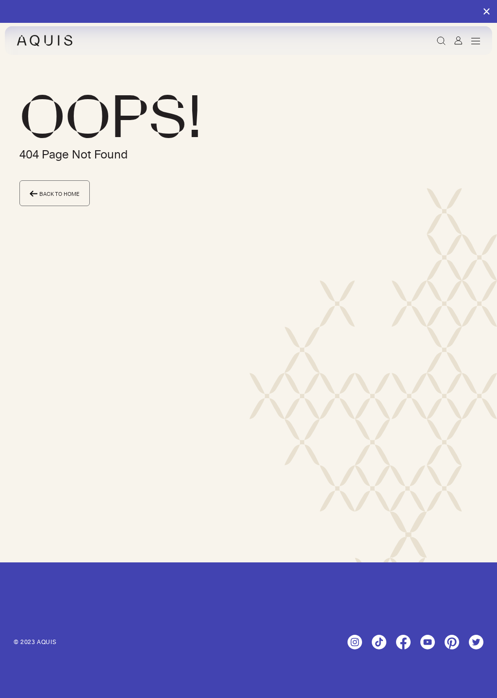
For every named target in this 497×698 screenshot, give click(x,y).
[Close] (486, 12)
